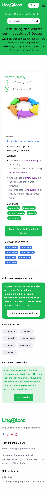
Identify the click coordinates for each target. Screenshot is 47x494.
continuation (28, 338)
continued (9, 352)
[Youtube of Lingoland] (12, 434)
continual (9, 345)
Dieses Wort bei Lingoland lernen (23, 231)
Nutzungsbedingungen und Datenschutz (23, 481)
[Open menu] (43, 5)
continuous (10, 331)
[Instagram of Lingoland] (16, 434)
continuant (25, 345)
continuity (26, 331)
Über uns (7, 476)
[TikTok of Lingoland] (7, 434)
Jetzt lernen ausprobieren (23, 313)
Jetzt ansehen (23, 397)
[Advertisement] (23, 63)
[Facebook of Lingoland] (3, 434)
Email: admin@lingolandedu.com (19, 448)
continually (10, 338)
